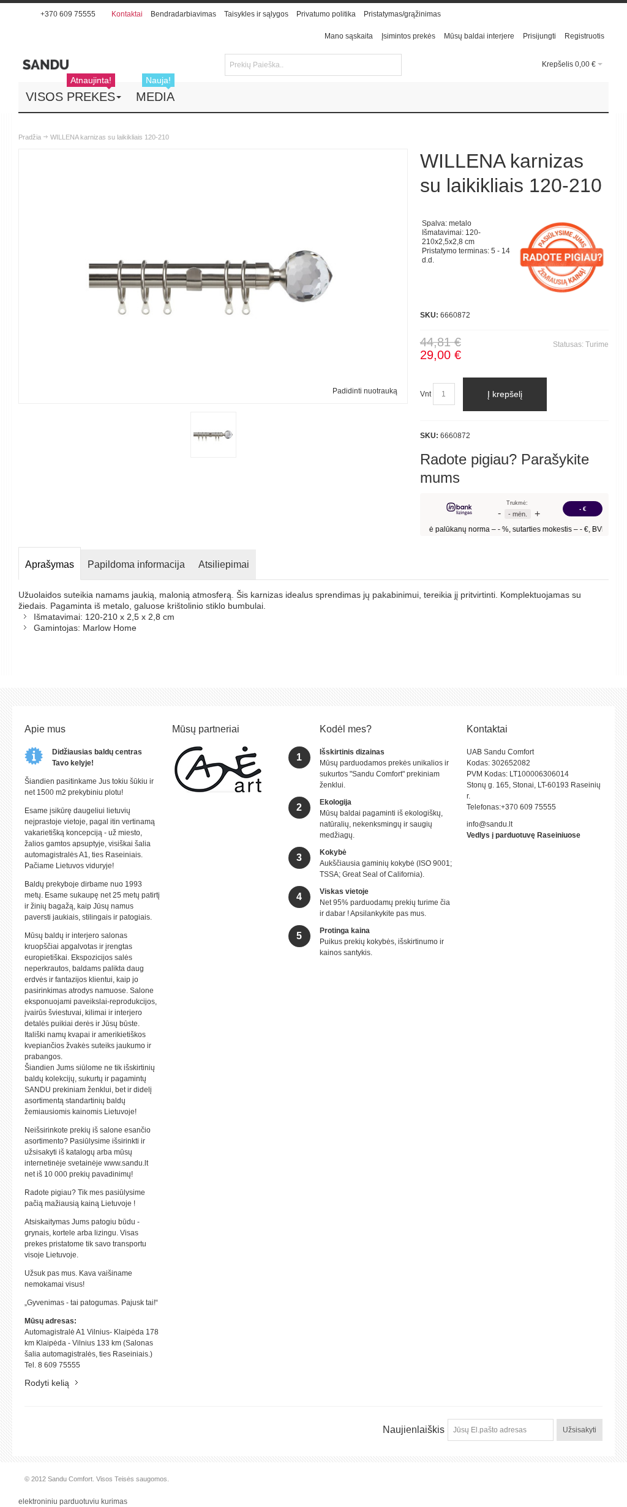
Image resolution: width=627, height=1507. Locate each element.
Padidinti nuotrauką (364, 391)
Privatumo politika (326, 14)
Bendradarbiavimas (183, 14)
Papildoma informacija (136, 564)
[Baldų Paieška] (391, 65)
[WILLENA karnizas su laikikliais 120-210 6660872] (213, 435)
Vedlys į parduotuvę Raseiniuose (523, 835)
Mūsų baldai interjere (479, 36)
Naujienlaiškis (414, 1429)
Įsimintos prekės (408, 36)
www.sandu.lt (126, 1163)
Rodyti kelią (46, 1383)
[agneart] (218, 752)
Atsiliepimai (223, 564)
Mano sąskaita (349, 36)
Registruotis (584, 36)
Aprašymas (49, 564)
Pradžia (29, 137)
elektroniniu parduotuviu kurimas (72, 1501)
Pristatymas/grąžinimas (402, 14)
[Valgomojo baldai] (85, 64)
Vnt (425, 393)
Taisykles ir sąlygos (256, 14)
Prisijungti (539, 36)
